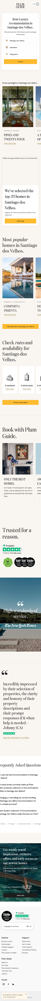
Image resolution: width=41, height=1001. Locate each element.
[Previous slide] (17, 743)
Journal (4, 950)
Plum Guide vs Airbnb (9, 953)
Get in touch (26, 944)
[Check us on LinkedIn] (13, 984)
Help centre (26, 941)
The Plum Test (7, 971)
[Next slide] (23, 743)
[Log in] (35, 4)
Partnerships (6, 944)
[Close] (25, 994)
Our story (5, 965)
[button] (20, 4)
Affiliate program (8, 947)
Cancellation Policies (29, 950)
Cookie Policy (11, 997)
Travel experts (27, 947)
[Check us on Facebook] (8, 984)
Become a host (7, 941)
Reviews (25, 953)
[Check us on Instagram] (4, 984)
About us (5, 962)
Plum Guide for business (10, 968)
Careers (4, 974)
